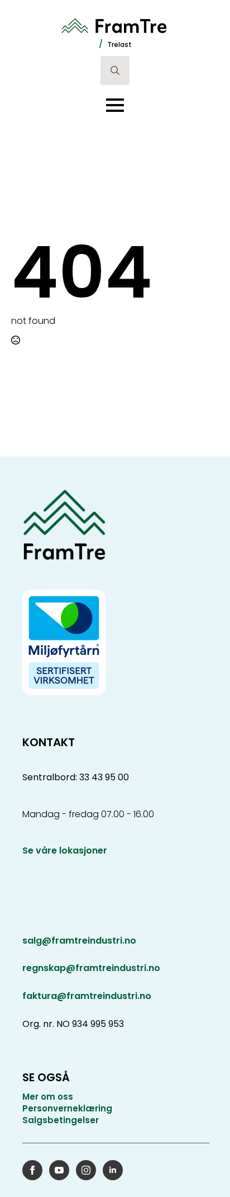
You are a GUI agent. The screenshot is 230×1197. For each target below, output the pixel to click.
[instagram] (86, 1170)
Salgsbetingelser (60, 1120)
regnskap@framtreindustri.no (91, 968)
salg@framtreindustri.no (79, 941)
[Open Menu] (115, 105)
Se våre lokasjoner (64, 851)
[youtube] (59, 1170)
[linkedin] (113, 1170)
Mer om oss (47, 1096)
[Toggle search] (115, 70)
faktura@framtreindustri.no (86, 995)
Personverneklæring (67, 1108)
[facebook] (32, 1170)
